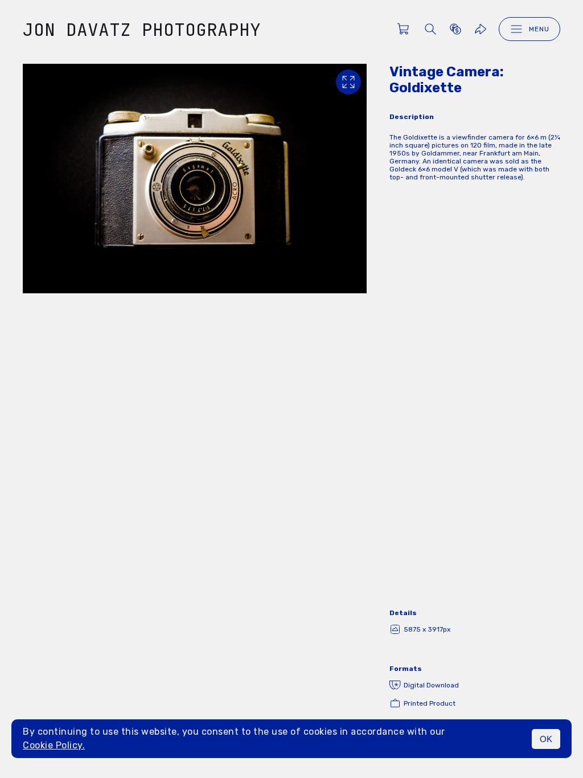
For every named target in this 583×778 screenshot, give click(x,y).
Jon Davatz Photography (142, 29)
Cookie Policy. (54, 745)
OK (546, 739)
